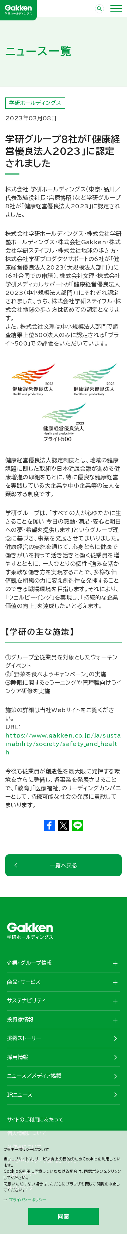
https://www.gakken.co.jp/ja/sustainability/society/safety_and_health (63, 744)
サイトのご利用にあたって (35, 1119)
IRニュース (19, 1094)
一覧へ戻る (63, 865)
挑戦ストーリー (24, 1038)
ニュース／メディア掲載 (34, 1075)
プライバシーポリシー (27, 1200)
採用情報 (17, 1057)
